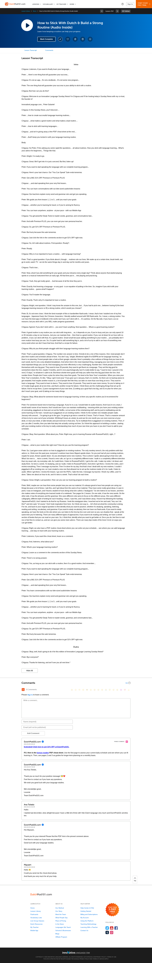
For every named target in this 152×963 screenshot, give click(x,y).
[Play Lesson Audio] (27, 25)
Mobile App (34, 930)
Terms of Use (111, 957)
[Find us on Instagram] (111, 932)
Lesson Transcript (30, 50)
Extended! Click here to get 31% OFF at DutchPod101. (46, 747)
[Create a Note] (75, 39)
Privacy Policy (101, 957)
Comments (49, 50)
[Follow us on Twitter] (107, 928)
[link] (101, 11)
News (34, 11)
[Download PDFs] (82, 39)
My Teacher (61, 4)
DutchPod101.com (90, 957)
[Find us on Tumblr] (107, 932)
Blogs (57, 934)
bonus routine (43, 753)
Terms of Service (99, 959)
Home (32, 908)
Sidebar (127, 11)
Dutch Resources (36, 924)
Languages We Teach (63, 927)
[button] (122, 4)
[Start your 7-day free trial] (112, 910)
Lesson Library (25, 11)
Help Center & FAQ (87, 908)
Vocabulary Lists (36, 917)
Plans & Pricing (60, 921)
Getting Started (85, 911)
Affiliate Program (61, 937)
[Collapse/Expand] (76, 683)
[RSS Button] (23, 689)
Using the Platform (86, 921)
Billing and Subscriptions (89, 914)
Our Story (58, 911)
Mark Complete (46, 39)
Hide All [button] (29, 671)
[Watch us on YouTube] (111, 928)
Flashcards (34, 914)
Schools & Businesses (63, 930)
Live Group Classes (37, 921)
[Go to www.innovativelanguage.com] (76, 952)
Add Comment (33, 733)
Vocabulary (48, 4)
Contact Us (84, 930)
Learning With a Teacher (89, 927)
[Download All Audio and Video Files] (90, 39)
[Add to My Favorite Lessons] (67, 39)
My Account (84, 917)
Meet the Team (60, 914)
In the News (59, 924)
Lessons (35, 4)
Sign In (130, 4)
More (72, 4)
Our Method (59, 908)
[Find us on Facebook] (116, 928)
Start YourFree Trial (143, 4)
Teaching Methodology (88, 924)
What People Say (61, 917)
